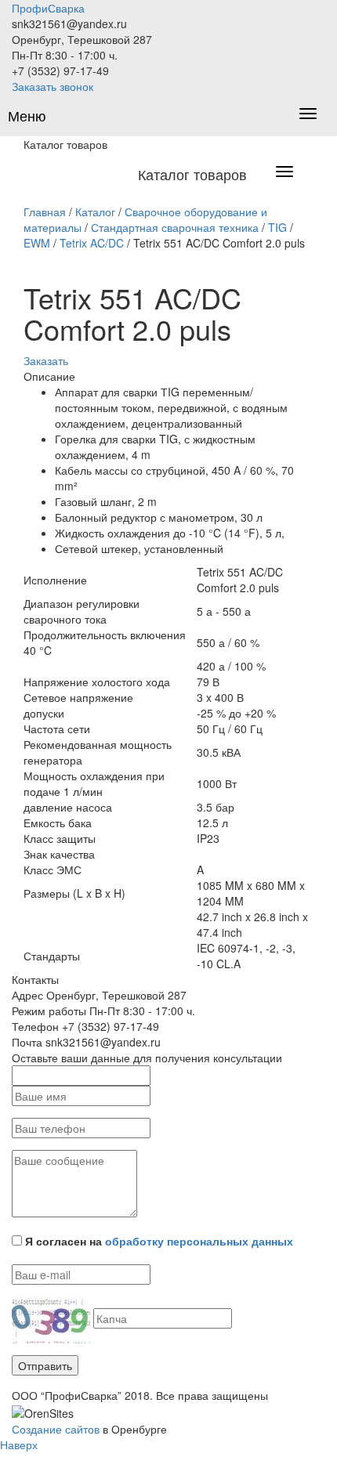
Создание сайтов (56, 1429)
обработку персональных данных (199, 1241)
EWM (37, 243)
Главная (45, 211)
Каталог (95, 211)
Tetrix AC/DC (92, 243)
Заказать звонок (52, 86)
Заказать (46, 360)
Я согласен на (159, 1241)
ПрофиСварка (48, 8)
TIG (277, 227)
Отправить (45, 1365)
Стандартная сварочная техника (175, 227)
